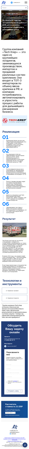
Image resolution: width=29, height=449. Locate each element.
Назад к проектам (12, 13)
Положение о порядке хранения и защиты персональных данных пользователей (14, 439)
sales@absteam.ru (14, 432)
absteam (13, 433)
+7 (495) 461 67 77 (16, 2)
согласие (15, 381)
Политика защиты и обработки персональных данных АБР (14, 437)
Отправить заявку (13, 391)
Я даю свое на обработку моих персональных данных (15, 382)
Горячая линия (12, 346)
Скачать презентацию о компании (12, 415)
